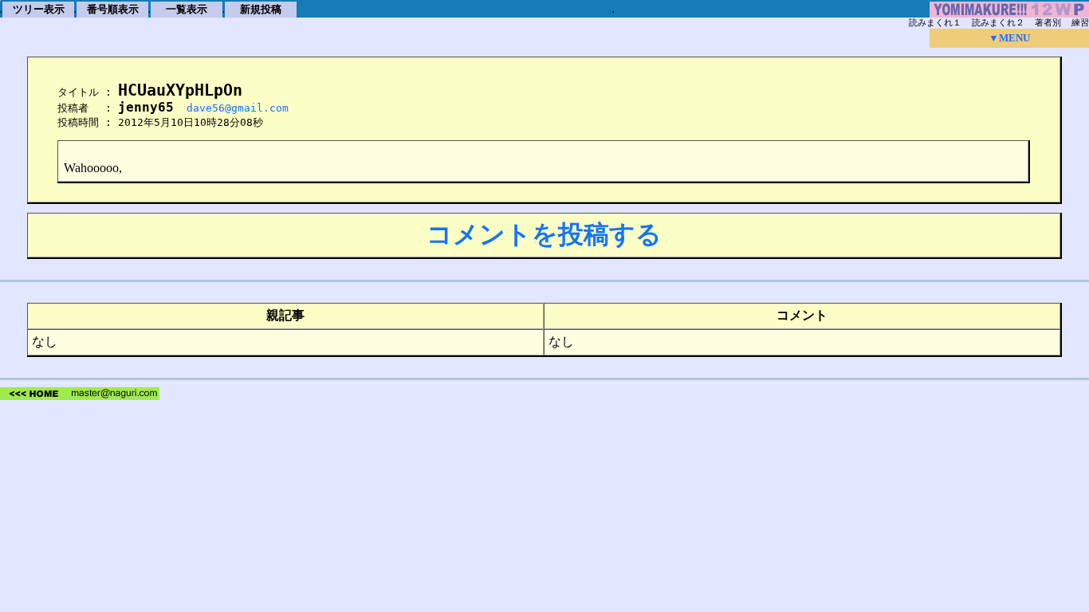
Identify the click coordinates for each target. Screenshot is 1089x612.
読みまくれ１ (935, 22)
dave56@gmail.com (238, 108)
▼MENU (1009, 38)
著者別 (1048, 22)
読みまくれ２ (998, 22)
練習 (1080, 22)
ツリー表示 (39, 9)
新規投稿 (260, 9)
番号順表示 (113, 9)
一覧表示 (186, 9)
